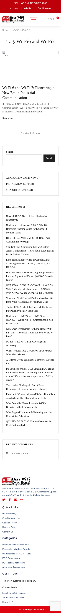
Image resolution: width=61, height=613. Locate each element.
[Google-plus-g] (21, 499)
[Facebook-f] (9, 499)
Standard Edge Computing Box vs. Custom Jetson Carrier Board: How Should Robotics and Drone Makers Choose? (30, 251)
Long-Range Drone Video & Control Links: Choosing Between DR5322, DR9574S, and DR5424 (28, 263)
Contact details (9, 587)
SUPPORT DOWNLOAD (19, 190)
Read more (7, 118)
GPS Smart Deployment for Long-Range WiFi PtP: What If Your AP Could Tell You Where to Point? (29, 333)
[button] (42, 19)
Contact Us (7, 531)
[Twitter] (3, 499)
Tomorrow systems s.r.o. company (19, 581)
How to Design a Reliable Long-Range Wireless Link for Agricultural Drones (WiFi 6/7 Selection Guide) (30, 276)
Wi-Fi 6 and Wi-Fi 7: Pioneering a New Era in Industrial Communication (28, 93)
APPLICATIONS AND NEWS (22, 177)
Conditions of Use (11, 518)
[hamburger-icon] (33, 19)
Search (9, 151)
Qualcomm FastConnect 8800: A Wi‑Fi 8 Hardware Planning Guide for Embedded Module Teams (26, 229)
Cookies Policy (9, 522)
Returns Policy (9, 527)
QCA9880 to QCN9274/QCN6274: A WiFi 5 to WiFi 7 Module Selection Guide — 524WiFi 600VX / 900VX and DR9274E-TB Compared (30, 289)
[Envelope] (15, 499)
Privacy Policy (9, 513)
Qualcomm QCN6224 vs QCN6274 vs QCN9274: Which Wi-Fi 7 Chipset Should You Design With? (29, 320)
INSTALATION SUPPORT (20, 184)
